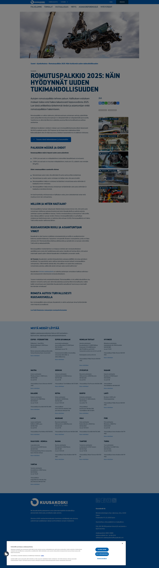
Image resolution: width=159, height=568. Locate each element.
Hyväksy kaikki (102, 549)
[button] (6, 554)
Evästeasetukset (102, 558)
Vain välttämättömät (102, 554)
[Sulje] (122, 543)
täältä (42, 555)
